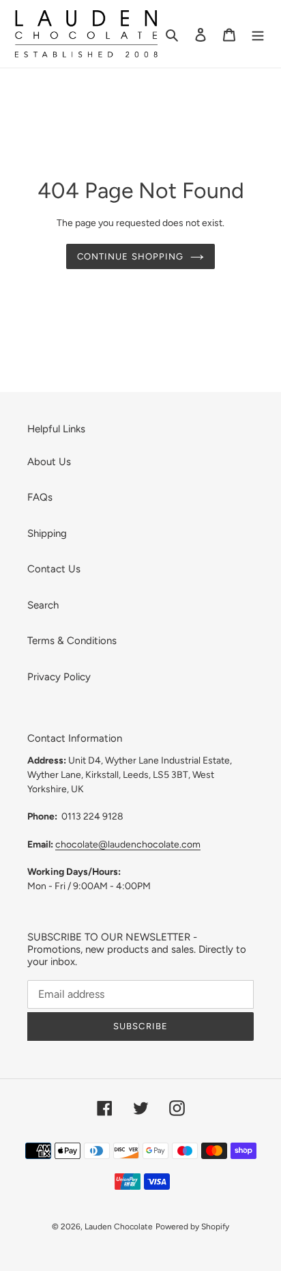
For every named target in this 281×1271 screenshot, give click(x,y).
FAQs (40, 497)
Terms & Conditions (72, 640)
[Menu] (257, 33)
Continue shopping (130, 256)
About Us (49, 462)
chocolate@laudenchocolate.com (128, 844)
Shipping (47, 533)
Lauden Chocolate (119, 1226)
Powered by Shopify (192, 1226)
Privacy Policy (59, 677)
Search (43, 605)
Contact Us (53, 569)
